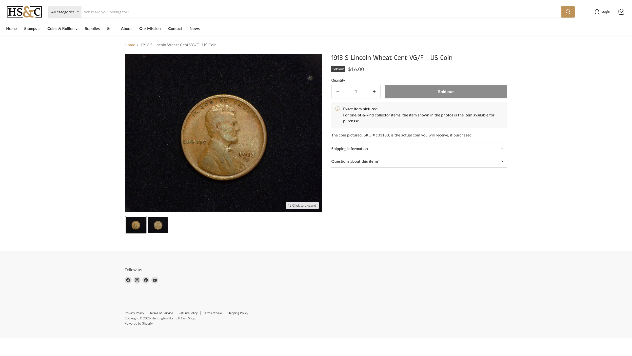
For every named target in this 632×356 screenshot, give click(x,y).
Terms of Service (161, 313)
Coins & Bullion (61, 28)
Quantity (338, 80)
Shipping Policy (237, 313)
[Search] (568, 12)
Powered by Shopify (139, 323)
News (195, 28)
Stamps (31, 28)
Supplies (92, 28)
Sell (110, 28)
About (126, 28)
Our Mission (150, 28)
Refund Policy (188, 313)
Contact (175, 28)
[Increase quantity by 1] (374, 91)
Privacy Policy (134, 313)
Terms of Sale (212, 313)
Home (11, 28)
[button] (603, 12)
